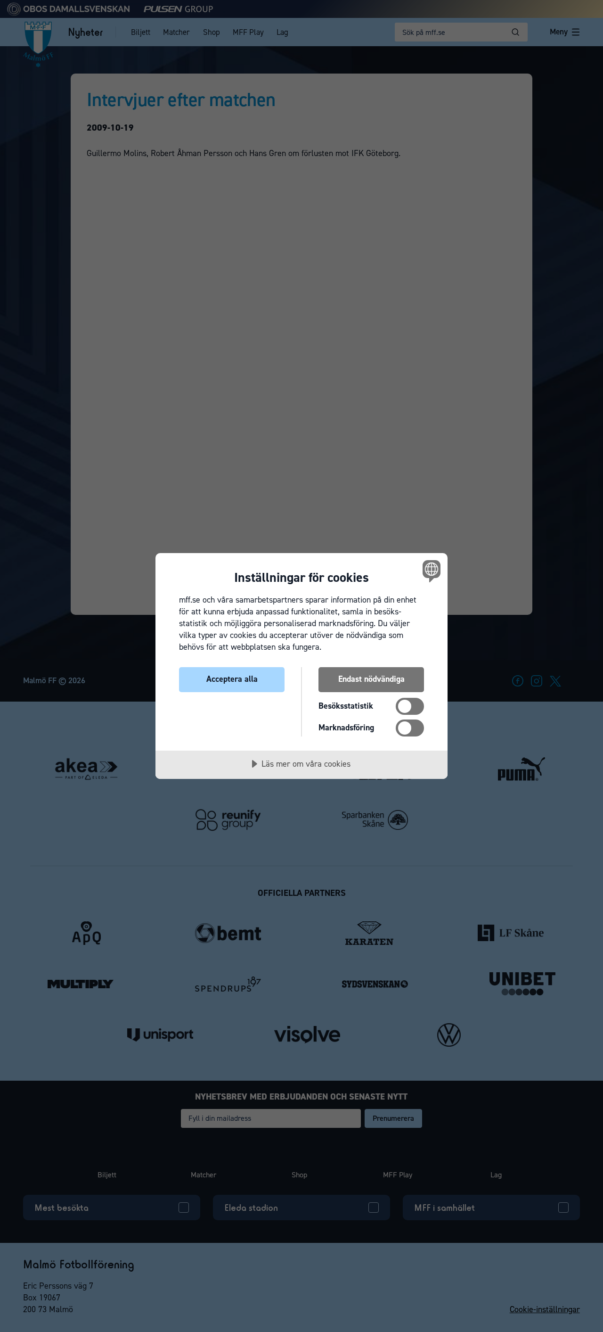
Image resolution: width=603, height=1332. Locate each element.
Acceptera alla (232, 679)
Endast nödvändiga (371, 679)
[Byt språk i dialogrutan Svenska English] (430, 570)
